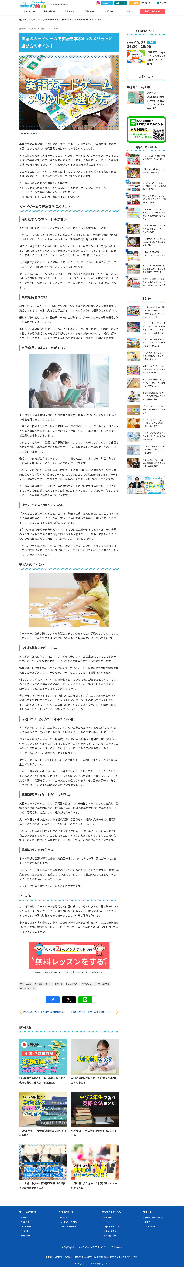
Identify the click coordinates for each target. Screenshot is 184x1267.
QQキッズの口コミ (111, 1226)
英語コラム (37, 133)
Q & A (129, 11)
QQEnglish (107, 3)
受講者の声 (89, 11)
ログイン (163, 3)
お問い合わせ (150, 1226)
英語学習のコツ (28, 988)
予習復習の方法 (110, 1235)
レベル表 (24, 1231)
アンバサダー (146, 3)
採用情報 (58, 1256)
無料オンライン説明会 (154, 1217)
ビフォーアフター (111, 1231)
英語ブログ (35, 19)
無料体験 (152, 11)
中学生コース (121, 3)
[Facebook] (53, 999)
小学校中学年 (73, 983)
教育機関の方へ (100, 1247)
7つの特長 (25, 1222)
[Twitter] (69, 999)
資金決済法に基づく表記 (108, 1256)
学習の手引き (49, 11)
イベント (107, 1222)
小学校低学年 (89, 983)
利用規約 (68, 1256)
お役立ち (109, 11)
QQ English (69, 1247)
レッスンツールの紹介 (69, 1222)
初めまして (25, 1217)
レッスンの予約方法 (68, 1226)
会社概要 (49, 1256)
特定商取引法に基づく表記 (85, 1256)
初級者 (59, 983)
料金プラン (69, 11)
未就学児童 (104, 983)
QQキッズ (23, 19)
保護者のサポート (44, 983)
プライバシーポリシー (129, 1256)
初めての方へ (29, 11)
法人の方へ (116, 1247)
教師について (26, 1235)
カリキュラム (26, 1226)
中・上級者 (26, 983)
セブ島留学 (134, 3)
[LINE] (85, 999)
